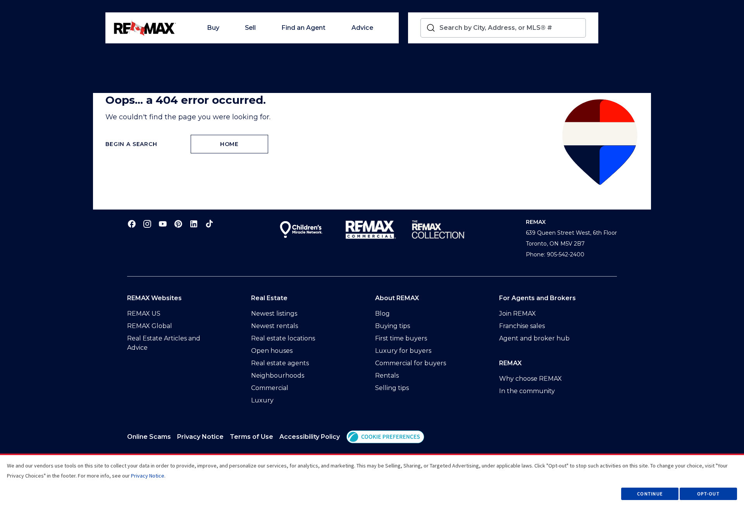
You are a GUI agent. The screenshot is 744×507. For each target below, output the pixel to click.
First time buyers (401, 338)
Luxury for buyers (403, 350)
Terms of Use (251, 436)
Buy (213, 27)
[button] (385, 436)
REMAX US (143, 313)
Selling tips (392, 388)
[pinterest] (178, 224)
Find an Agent (303, 27)
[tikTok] (209, 224)
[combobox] (510, 28)
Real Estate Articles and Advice (163, 343)
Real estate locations (283, 338)
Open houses (272, 350)
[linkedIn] (193, 224)
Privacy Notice (200, 436)
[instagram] (147, 224)
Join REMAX (517, 313)
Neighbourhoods (277, 375)
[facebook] (131, 224)
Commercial (269, 388)
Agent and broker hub (534, 338)
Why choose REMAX (530, 378)
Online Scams (149, 436)
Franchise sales (522, 326)
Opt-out (708, 494)
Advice (362, 27)
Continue (650, 494)
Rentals (387, 375)
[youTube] (162, 224)
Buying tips (392, 326)
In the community (527, 391)
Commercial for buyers (410, 363)
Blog (382, 313)
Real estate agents (280, 363)
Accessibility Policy (309, 436)
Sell (250, 27)
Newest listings (274, 313)
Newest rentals (274, 326)
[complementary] (385, 436)
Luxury (262, 400)
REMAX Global (149, 326)
